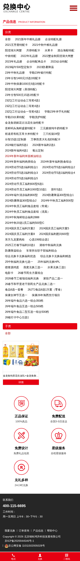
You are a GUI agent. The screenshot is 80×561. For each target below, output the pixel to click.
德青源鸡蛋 (12, 267)
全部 (8, 39)
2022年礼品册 (29, 55)
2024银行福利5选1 (16, 144)
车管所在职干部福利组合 (41, 250)
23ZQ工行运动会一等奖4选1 (22, 111)
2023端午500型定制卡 (18, 67)
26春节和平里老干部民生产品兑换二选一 (30, 284)
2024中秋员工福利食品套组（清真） (27, 211)
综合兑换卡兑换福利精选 (55, 256)
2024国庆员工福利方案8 (20, 233)
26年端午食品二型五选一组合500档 (27, 311)
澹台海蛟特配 (65, 50)
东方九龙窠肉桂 (15, 239)
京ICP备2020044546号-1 (19, 540)
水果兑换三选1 (56, 267)
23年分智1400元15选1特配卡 (23, 78)
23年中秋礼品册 (15, 72)
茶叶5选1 (56, 189)
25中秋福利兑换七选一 (19, 261)
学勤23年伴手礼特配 (57, 111)
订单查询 (24, 530)
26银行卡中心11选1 (17, 317)
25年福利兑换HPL (49, 261)
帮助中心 (52, 530)
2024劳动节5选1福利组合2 (58, 167)
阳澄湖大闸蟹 (13, 50)
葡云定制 (38, 150)
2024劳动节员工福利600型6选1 (24, 183)
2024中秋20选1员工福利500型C (24, 222)
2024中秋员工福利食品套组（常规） (27, 206)
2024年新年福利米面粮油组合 (23, 156)
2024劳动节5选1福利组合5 (21, 178)
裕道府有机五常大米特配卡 (22, 133)
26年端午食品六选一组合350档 (24, 300)
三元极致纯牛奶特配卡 (54, 128)
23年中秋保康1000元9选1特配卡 (25, 83)
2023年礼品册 (13, 61)
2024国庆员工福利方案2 (20, 228)
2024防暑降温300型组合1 (58, 195)
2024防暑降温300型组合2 (20, 200)
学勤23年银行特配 (40, 72)
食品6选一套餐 (14, 289)
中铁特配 (10, 55)
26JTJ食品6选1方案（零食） (45, 289)
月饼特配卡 (33, 50)
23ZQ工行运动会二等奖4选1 (22, 106)
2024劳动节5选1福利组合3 (21, 172)
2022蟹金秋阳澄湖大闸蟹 (57, 55)
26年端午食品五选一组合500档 (24, 306)
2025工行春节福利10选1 (20, 245)
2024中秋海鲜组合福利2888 (22, 217)
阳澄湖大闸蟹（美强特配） (22, 89)
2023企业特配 (59, 61)
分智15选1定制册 (15, 139)
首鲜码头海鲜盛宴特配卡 (20, 128)
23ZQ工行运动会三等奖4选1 (22, 100)
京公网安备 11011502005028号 (26, 545)
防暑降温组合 (13, 250)
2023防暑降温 (45, 67)
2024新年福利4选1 (16, 150)
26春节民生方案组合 (30, 272)
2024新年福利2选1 (43, 144)
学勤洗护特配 (37, 117)
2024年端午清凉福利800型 (21, 195)
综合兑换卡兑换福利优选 (20, 256)
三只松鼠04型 (51, 133)
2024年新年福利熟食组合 (56, 161)
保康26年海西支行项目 (46, 295)
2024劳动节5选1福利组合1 (21, 167)
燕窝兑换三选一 (33, 267)
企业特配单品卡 (36, 61)
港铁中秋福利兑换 (50, 245)
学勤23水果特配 (15, 117)
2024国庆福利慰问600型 (54, 233)
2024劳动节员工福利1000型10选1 (26, 189)
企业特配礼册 (53, 39)
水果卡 (49, 50)
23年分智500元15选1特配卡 (22, 94)
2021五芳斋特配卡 (16, 44)
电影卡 (9, 272)
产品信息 (38, 530)
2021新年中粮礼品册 (28, 39)
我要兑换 (10, 530)
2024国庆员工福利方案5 (54, 228)
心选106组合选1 (39, 239)
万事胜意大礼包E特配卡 (45, 139)
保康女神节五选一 (16, 295)
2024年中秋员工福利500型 (57, 200)
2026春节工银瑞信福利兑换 (22, 278)
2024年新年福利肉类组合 (20, 161)
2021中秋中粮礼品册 (45, 44)
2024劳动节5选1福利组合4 (58, 172)
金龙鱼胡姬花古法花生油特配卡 (24, 122)
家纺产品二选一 (53, 278)
